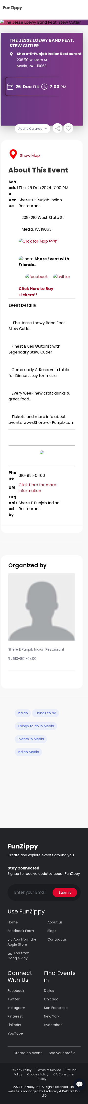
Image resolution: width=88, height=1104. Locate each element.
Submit (65, 892)
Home (13, 922)
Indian (23, 713)
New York (51, 1016)
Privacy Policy (21, 1070)
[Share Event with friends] (57, 128)
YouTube (15, 1033)
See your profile (62, 1052)
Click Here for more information (38, 487)
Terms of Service (48, 1070)
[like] (68, 128)
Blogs (51, 930)
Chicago (51, 999)
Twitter (14, 999)
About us (55, 922)
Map (52, 241)
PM (63, 87)
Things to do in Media (36, 726)
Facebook (16, 990)
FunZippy (12, 7)
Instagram (16, 1007)
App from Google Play (19, 956)
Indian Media (28, 752)
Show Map (30, 155)
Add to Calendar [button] (31, 129)
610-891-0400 (24, 658)
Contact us (57, 939)
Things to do (45, 713)
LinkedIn (14, 1024)
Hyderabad (53, 1024)
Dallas (49, 990)
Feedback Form (21, 930)
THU (36, 87)
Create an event (27, 1052)
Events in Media (31, 739)
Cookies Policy (37, 1074)
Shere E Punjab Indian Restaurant (36, 649)
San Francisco (56, 1007)
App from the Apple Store (22, 942)
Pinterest (15, 1016)
